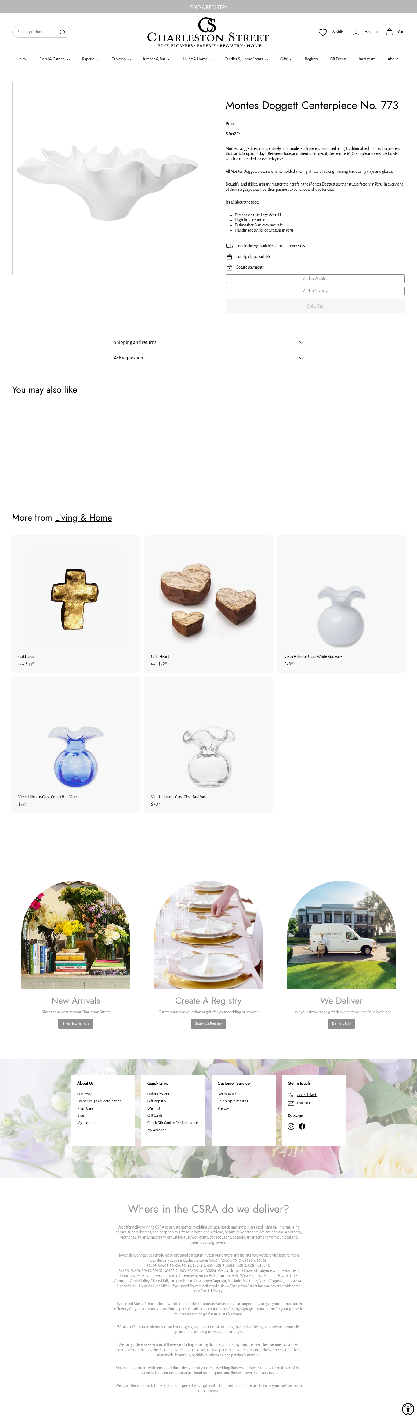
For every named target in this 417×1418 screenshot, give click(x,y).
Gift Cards (155, 1115)
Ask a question (128, 357)
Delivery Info (341, 1023)
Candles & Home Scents (244, 59)
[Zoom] (109, 178)
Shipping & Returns (233, 1101)
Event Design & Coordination (99, 1101)
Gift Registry (156, 1101)
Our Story (84, 1094)
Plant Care (85, 1108)
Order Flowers (158, 1094)
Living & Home (195, 59)
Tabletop (119, 59)
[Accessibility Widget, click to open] (408, 1409)
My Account (156, 1130)
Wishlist (153, 1108)
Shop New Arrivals (76, 1023)
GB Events (338, 59)
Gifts (284, 59)
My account (86, 1123)
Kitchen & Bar (154, 59)
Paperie (88, 59)
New (23, 59)
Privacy (223, 1108)
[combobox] (41, 32)
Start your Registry (208, 1023)
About (393, 59)
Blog (80, 1115)
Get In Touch (227, 1094)
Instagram (367, 59)
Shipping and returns (135, 342)
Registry (311, 59)
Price (230, 123)
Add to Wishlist (315, 278)
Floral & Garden (52, 59)
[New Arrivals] (75, 935)
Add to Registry (315, 291)
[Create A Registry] (208, 935)
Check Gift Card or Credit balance (172, 1123)
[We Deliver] (341, 935)
